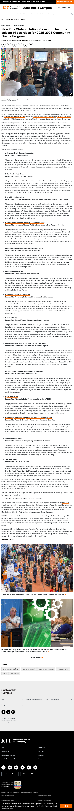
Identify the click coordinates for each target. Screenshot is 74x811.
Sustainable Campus (37, 7)
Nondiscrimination (43, 798)
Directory (64, 7)
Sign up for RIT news (30, 774)
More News (36, 657)
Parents (24, 1)
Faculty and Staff (31, 1)
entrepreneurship (63, 669)
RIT (2, 20)
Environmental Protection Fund (14, 116)
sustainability (15, 673)
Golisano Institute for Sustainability (13, 507)
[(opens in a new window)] (3, 712)
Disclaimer (4, 798)
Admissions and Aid (8, 759)
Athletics (41, 755)
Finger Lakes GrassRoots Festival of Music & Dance (24, 248)
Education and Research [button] (30, 14)
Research (41, 747)
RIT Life (41, 751)
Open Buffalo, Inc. (11, 397)
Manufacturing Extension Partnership (14, 512)
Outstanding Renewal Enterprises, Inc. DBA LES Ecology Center (28, 417)
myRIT (69, 7)
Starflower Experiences (13, 438)
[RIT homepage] (11, 7)
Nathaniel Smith (19, 25)
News (59, 7)
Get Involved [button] (43, 14)
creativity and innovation (46, 669)
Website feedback (10, 774)
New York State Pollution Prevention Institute (20, 106)
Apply (67, 1)
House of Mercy (11, 318)
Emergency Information (7, 800)
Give (71, 1)
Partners (42, 1)
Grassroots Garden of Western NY (17, 294)
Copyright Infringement (44, 800)
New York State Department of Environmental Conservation (40, 114)
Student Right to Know (44, 795)
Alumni (37, 1)
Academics (5, 751)
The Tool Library (11, 459)
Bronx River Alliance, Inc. (14, 197)
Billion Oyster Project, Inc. (14, 174)
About (3, 747)
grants (5, 673)
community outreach (29, 669)
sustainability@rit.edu (7, 722)
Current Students (16, 1)
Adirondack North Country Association (19, 153)
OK (66, 806)
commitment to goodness (10, 669)
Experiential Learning (8, 755)
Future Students (7, 1)
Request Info (60, 1)
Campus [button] (53, 14)
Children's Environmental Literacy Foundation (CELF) (25, 222)
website (6, 495)
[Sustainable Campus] (8, 691)
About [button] (18, 14)
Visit (64, 1)
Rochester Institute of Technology (44, 116)
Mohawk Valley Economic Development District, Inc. (24, 371)
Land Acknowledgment (7, 795)
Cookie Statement (45, 806)
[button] (72, 14)
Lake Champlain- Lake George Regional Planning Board (25, 343)
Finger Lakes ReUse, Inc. (14, 271)
